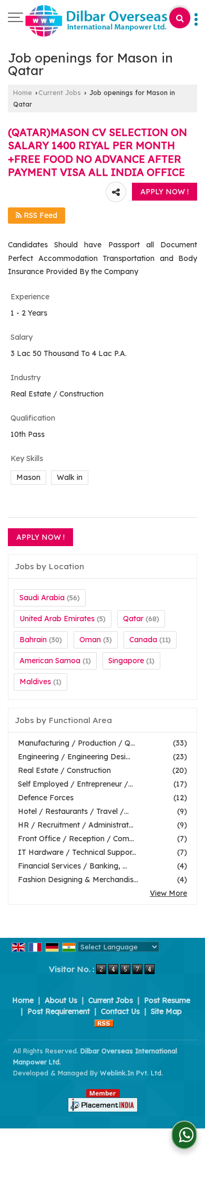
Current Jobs (59, 92)
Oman (90, 639)
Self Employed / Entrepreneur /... (75, 784)
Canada (143, 639)
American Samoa (49, 660)
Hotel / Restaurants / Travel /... (73, 811)
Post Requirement (58, 1011)
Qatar (133, 618)
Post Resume (167, 1000)
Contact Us (120, 1011)
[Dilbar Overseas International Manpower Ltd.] (96, 21)
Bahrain (33, 639)
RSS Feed (39, 215)
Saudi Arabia (42, 597)
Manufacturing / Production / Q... (76, 743)
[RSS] (104, 1022)
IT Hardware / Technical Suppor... (77, 852)
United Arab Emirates (57, 618)
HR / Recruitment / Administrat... (76, 825)
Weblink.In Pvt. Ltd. (131, 1073)
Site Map (166, 1011)
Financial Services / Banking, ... (72, 866)
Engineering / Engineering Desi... (74, 756)
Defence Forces (46, 797)
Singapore (126, 660)
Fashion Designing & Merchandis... (78, 879)
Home (22, 92)
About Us (61, 1000)
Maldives (35, 681)
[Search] (179, 17)
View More (168, 893)
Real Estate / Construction (64, 770)
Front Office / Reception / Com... (76, 838)
